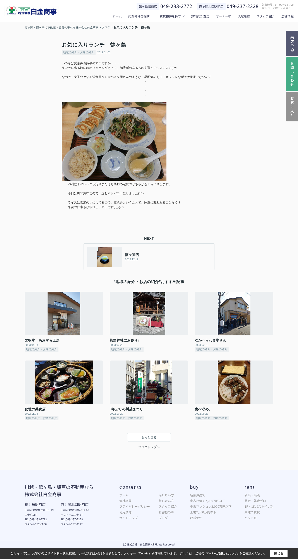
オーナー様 (223, 16)
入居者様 (244, 16)
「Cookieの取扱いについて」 (221, 553)
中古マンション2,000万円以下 (210, 506)
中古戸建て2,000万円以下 (207, 501)
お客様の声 (166, 512)
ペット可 (251, 518)
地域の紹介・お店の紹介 (78, 52)
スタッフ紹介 (266, 16)
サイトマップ (128, 518)
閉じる (278, 553)
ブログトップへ (149, 447)
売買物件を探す (139, 16)
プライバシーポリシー (134, 506)
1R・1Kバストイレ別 (259, 506)
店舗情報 (287, 16)
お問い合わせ (292, 74)
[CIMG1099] (115, 104)
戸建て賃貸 (252, 512)
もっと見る (149, 437)
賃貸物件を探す (170, 16)
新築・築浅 (252, 495)
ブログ (163, 518)
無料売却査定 (200, 16)
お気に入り (292, 107)
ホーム (117, 16)
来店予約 (292, 43)
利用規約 (125, 512)
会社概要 (125, 501)
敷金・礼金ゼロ (255, 501)
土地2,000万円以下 (203, 512)
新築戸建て (197, 495)
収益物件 (196, 518)
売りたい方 (166, 495)
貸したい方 (166, 501)
